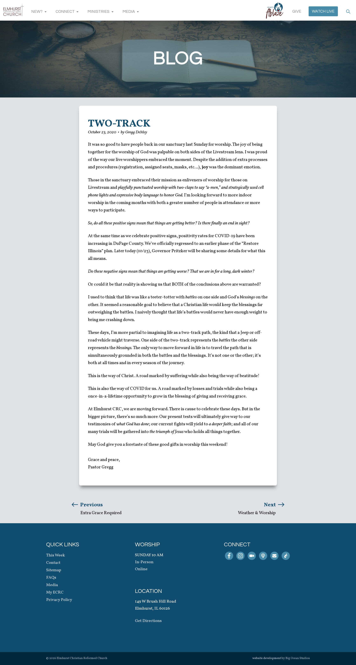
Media (129, 11)
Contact (53, 563)
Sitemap (53, 570)
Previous (91, 505)
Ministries (98, 11)
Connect (65, 11)
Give (296, 11)
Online (141, 569)
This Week (55, 555)
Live (323, 11)
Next (270, 505)
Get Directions (148, 621)
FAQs (51, 578)
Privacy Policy (59, 600)
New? (36, 11)
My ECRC (54, 592)
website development (266, 658)
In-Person (144, 562)
